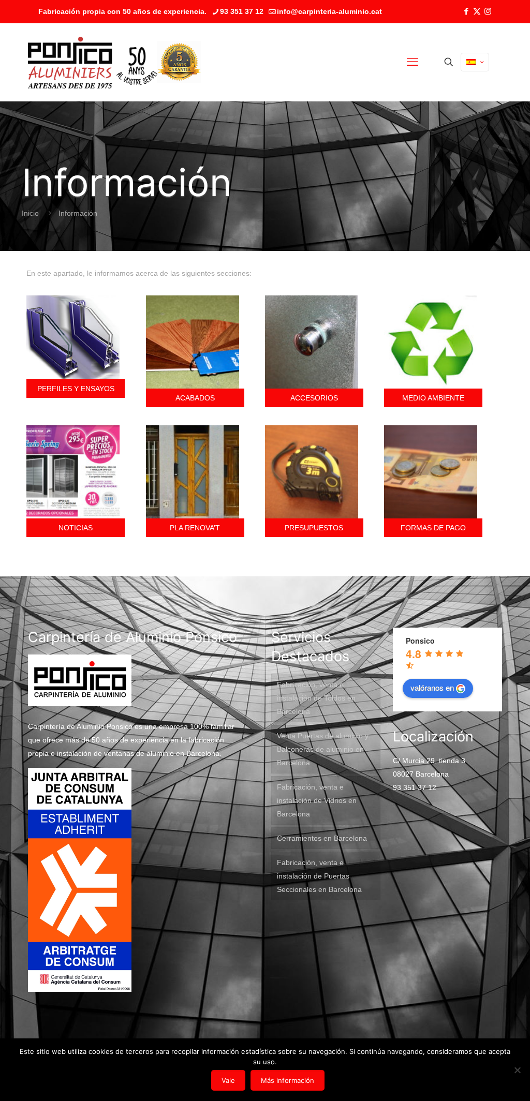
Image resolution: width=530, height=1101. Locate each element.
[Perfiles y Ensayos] (75, 337)
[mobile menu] (412, 62)
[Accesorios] (314, 342)
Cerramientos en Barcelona (322, 838)
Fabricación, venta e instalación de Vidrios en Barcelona (317, 800)
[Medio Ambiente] (433, 342)
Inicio (30, 213)
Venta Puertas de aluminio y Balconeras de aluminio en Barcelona (323, 749)
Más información (287, 1080)
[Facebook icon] (466, 11)
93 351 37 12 (241, 11)
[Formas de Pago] (433, 471)
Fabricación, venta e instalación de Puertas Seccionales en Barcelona (319, 876)
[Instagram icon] (488, 11)
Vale (228, 1080)
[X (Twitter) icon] (477, 11)
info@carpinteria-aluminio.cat (329, 11)
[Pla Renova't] (195, 471)
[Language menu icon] (475, 62)
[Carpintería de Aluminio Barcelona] (92, 62)
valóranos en (432, 687)
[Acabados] (195, 342)
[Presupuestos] (314, 471)
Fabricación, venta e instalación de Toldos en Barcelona (316, 698)
